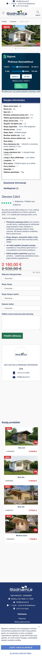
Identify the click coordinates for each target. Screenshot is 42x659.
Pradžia (4, 21)
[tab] (21, 100)
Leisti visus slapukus (20, 647)
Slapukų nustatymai (21, 653)
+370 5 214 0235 (22, 6)
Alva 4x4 (21, 477)
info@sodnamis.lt (22, 1)
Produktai (13, 21)
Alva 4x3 (21, 507)
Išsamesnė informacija (15, 182)
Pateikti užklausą (12, 335)
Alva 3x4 (21, 448)
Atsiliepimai (11, 188)
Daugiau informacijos (14, 100)
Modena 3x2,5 (21, 535)
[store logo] (16, 13)
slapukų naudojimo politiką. (11, 640)
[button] (16, 48)
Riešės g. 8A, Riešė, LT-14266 (22, 599)
